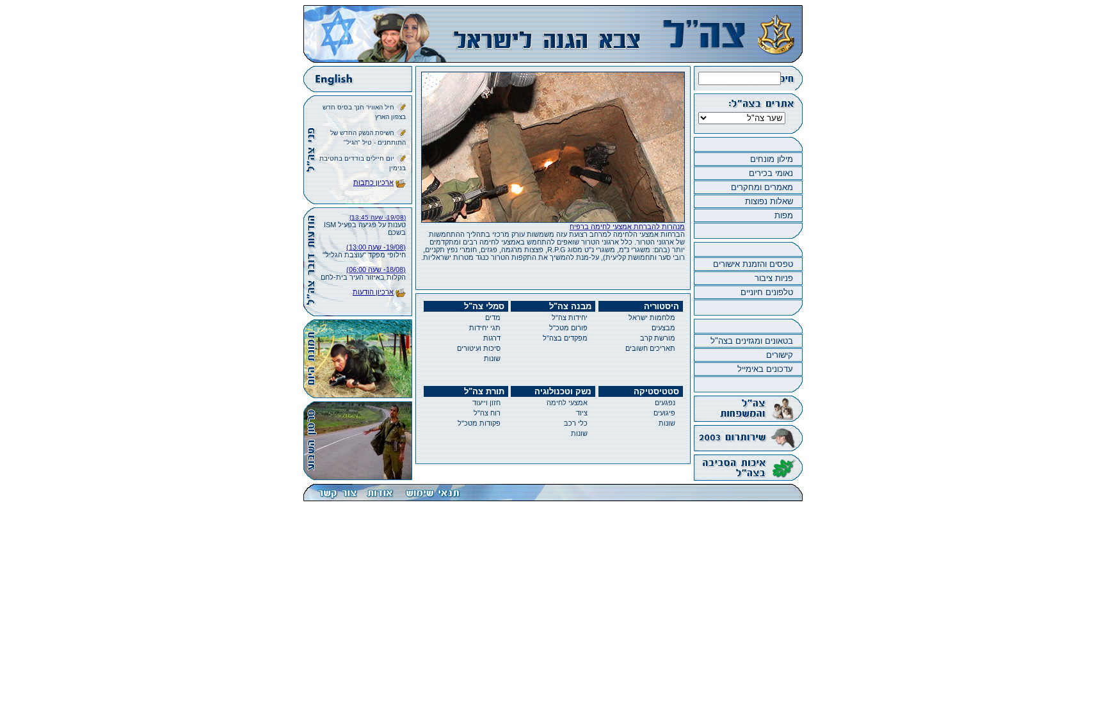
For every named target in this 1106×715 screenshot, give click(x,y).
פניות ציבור (774, 278)
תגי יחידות (485, 328)
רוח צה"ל (487, 413)
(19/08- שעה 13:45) (377, 217)
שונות (492, 358)
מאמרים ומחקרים (762, 187)
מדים (493, 317)
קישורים (779, 355)
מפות (783, 215)
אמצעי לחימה (567, 402)
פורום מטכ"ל (568, 328)
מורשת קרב (657, 338)
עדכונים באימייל (765, 369)
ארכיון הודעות (373, 292)
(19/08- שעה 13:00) (376, 247)
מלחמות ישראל (652, 317)
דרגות (492, 338)
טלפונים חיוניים (767, 292)
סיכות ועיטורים (479, 348)
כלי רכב (576, 423)
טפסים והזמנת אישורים (753, 264)
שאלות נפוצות (769, 201)
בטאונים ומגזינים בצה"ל (751, 341)
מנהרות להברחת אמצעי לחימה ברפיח (627, 226)
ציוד (582, 413)
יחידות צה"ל (570, 317)
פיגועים (664, 413)
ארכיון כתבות (373, 182)
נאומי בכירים (771, 173)
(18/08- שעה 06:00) (376, 269)
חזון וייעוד (486, 402)
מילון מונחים (771, 159)
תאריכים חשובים (650, 348)
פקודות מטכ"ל (479, 423)
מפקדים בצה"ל (565, 338)
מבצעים (663, 328)
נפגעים (665, 402)
